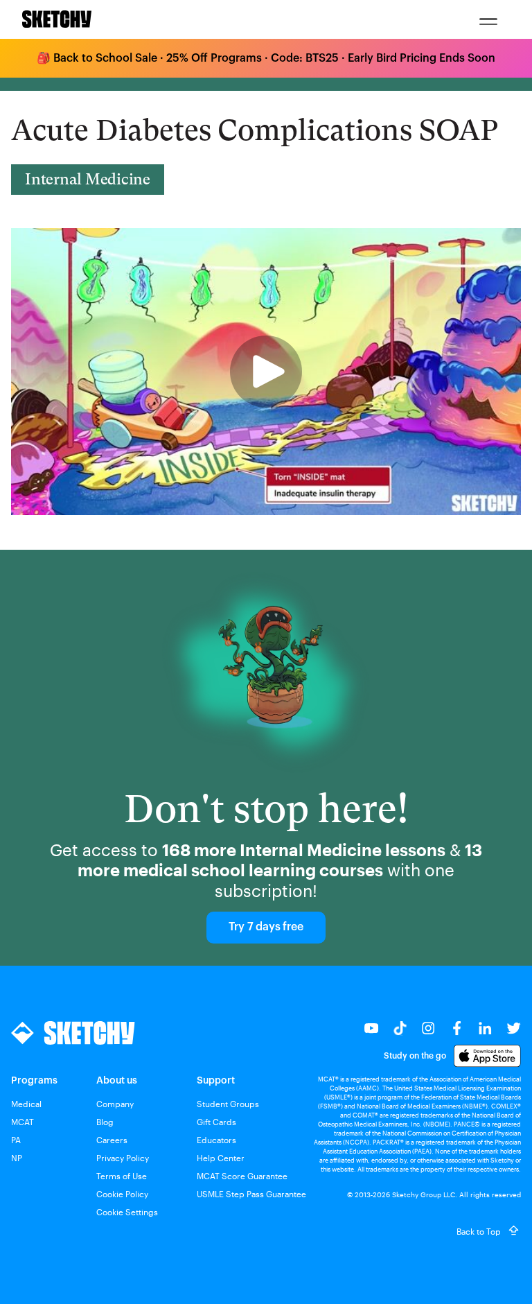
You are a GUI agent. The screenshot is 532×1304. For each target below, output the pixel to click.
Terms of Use (121, 1176)
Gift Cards (216, 1122)
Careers (111, 1140)
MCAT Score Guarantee (242, 1176)
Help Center (221, 1158)
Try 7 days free (266, 926)
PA (16, 1140)
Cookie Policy (122, 1194)
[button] (488, 19)
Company (115, 1104)
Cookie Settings (127, 1212)
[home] (56, 19)
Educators (216, 1140)
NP (16, 1158)
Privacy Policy (122, 1158)
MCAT (22, 1122)
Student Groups (228, 1104)
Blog (105, 1122)
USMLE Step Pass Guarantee (251, 1194)
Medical (26, 1104)
